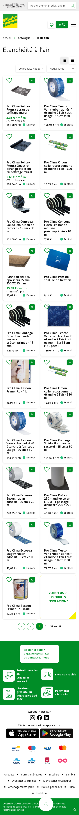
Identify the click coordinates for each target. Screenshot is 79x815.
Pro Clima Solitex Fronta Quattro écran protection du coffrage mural (19, 167)
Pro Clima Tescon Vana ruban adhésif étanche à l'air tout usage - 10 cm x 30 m (58, 556)
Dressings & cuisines (24, 780)
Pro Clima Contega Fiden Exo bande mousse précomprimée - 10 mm (57, 228)
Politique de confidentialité (17, 806)
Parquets (8, 774)
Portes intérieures (31, 774)
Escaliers (54, 774)
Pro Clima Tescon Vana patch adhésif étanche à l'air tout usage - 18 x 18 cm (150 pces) (58, 339)
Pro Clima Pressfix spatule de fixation (57, 278)
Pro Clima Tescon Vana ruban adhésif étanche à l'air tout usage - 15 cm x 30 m (58, 112)
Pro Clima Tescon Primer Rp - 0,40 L (18, 607)
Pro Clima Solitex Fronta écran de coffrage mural (18, 109)
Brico (72, 787)
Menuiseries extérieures (57, 780)
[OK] (72, 5)
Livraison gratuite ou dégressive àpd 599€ (27, 694)
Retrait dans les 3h (27, 676)
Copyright (8, 803)
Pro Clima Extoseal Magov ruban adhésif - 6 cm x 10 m (19, 555)
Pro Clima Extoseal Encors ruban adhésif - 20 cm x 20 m (20, 500)
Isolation (41, 793)
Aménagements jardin (21, 787)
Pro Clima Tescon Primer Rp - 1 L (18, 389)
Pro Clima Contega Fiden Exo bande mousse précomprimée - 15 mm (19, 339)
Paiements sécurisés (62, 692)
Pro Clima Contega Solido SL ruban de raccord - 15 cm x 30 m (58, 445)
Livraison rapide (65, 674)
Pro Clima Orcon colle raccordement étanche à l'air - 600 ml (58, 167)
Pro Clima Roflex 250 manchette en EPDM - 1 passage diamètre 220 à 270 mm (57, 501)
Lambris (71, 774)
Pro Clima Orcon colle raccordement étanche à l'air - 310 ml (58, 393)
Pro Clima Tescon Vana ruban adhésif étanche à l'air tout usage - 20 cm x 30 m (20, 446)
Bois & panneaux (51, 787)
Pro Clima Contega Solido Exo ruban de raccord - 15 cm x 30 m (20, 226)
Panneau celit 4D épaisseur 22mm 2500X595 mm (18, 280)
